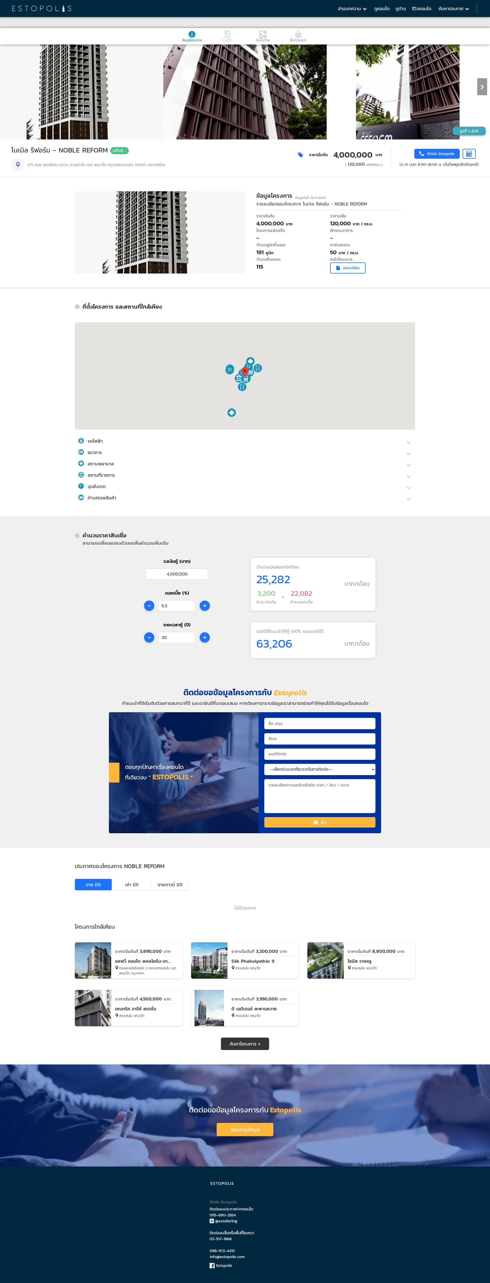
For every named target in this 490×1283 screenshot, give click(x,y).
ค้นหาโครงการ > (245, 1043)
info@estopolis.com (227, 1257)
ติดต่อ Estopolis (223, 1202)
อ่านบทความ (350, 8)
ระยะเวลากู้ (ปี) (177, 624)
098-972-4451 (222, 1251)
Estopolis (223, 1266)
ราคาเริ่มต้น (318, 155)
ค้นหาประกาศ (452, 8)
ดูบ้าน (401, 8)
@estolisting (226, 1221)
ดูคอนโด (382, 8)
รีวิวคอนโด (421, 8)
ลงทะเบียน (351, 268)
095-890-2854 (223, 1215)
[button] (246, 379)
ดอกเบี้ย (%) (177, 592)
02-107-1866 (221, 1239)
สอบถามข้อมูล (245, 1129)
